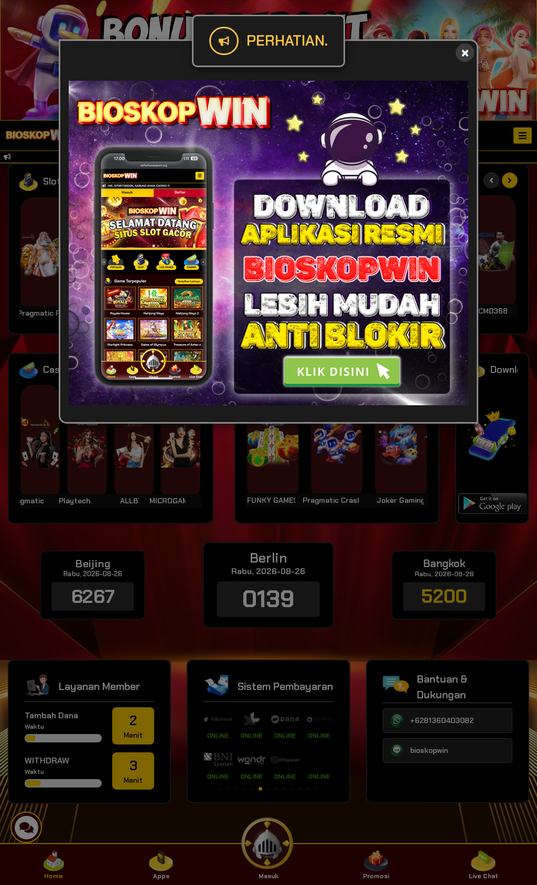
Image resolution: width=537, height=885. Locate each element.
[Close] (465, 53)
